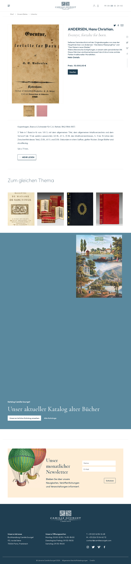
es (115, 6)
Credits (92, 560)
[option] (21, 209)
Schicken (110, 480)
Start (12, 14)
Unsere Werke (22, 14)
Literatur (34, 14)
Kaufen (73, 72)
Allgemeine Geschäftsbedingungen (75, 560)
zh (118, 6)
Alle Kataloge (50, 418)
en (108, 6)
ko (121, 6)
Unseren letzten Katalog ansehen (24, 418)
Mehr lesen (28, 157)
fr (105, 6)
